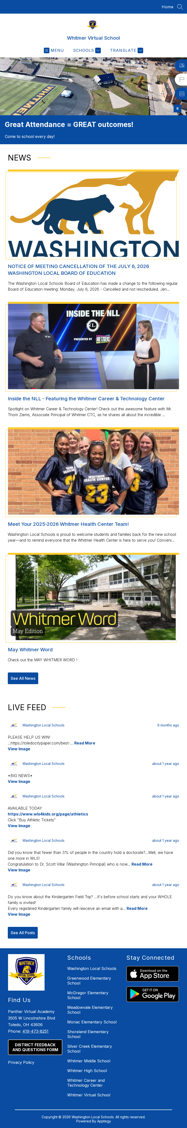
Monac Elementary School (92, 1022)
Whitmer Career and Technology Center (86, 1083)
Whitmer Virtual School (88, 1094)
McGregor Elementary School (87, 995)
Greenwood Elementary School (89, 980)
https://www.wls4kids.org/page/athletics (48, 814)
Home (167, 6)
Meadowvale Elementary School (90, 1010)
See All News (23, 678)
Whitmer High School (87, 1070)
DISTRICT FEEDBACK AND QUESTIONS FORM (35, 1047)
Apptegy (104, 1121)
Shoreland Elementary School (88, 1034)
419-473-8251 (35, 1031)
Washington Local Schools (91, 968)
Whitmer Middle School (88, 1060)
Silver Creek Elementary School (89, 1049)
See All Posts (23, 932)
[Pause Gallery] (177, 108)
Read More (84, 743)
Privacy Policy (21, 1062)
